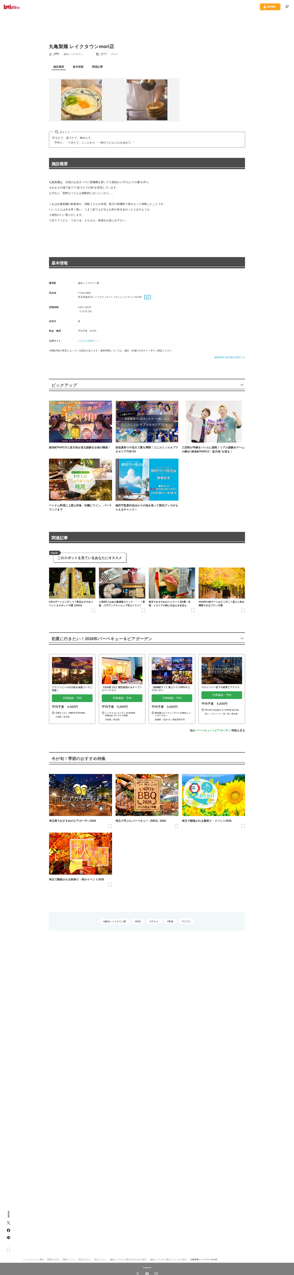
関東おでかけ (53, 1259)
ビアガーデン (222, 730)
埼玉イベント (100, 1259)
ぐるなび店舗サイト (88, 340)
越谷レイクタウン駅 (115, 921)
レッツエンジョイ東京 (33, 1259)
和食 (171, 921)
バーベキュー (204, 730)
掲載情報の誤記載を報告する (229, 357)
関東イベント (69, 1259)
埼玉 (138, 921)
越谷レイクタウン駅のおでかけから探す (128, 1259)
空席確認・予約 (72, 698)
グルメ (154, 921)
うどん (187, 921)
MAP (147, 297)
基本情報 (60, 263)
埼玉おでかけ (85, 1259)
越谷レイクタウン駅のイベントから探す (168, 1259)
